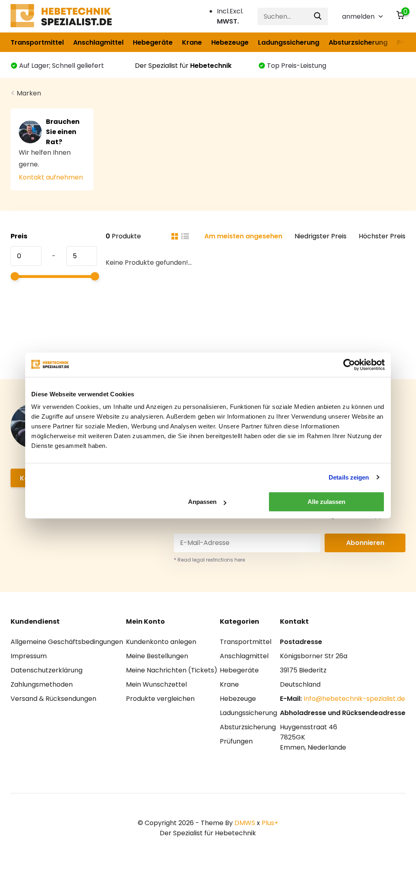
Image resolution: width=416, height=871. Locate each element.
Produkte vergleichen (160, 698)
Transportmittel (37, 42)
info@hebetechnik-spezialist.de (354, 698)
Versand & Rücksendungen (53, 698)
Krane (192, 42)
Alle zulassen (326, 501)
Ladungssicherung (288, 42)
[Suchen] (318, 16)
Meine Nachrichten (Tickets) (171, 670)
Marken (29, 93)
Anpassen (202, 501)
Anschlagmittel (98, 42)
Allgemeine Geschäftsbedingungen (67, 641)
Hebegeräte (153, 42)
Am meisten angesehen (243, 236)
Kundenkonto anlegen (161, 641)
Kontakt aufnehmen (51, 177)
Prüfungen (236, 741)
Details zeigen (349, 477)
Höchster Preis (382, 236)
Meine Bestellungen (157, 656)
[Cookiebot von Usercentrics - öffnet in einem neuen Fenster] (349, 365)
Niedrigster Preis (321, 236)
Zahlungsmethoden (42, 684)
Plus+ (270, 823)
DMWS (244, 823)
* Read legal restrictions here (209, 559)
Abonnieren (365, 542)
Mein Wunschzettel (156, 684)
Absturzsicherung (358, 42)
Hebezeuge (230, 42)
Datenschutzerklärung (46, 670)
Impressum (29, 656)
